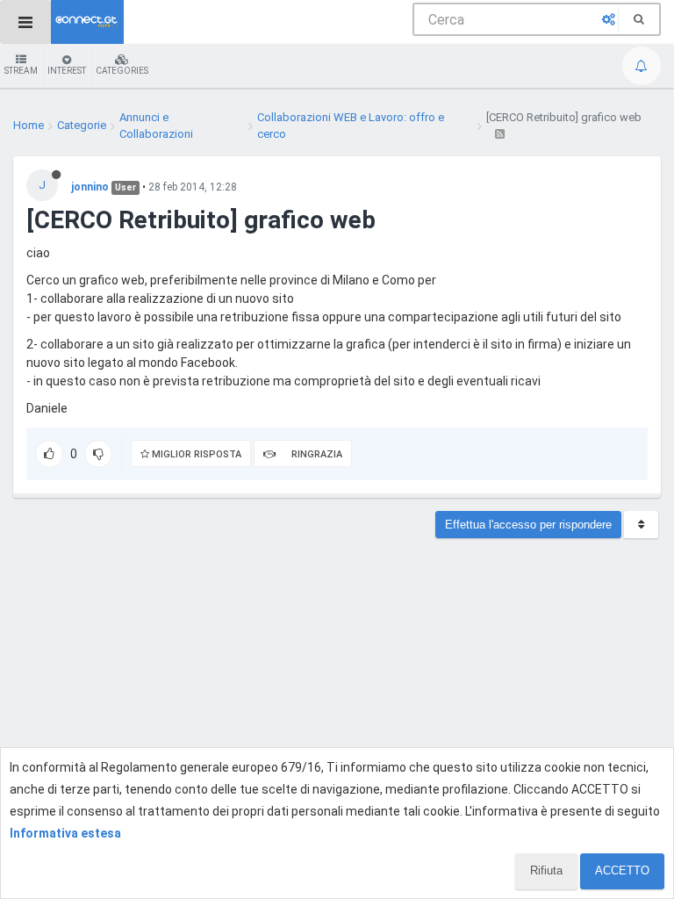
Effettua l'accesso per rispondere (528, 524)
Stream (21, 71)
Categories (122, 71)
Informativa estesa (65, 833)
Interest (66, 71)
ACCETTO (622, 870)
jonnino (90, 187)
